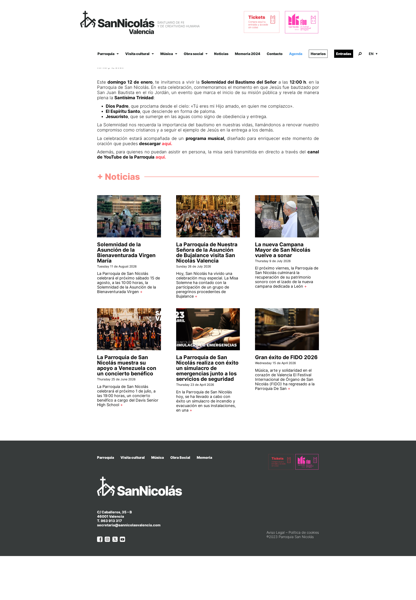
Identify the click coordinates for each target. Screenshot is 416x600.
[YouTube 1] (122, 539)
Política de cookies (304, 532)
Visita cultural (137, 54)
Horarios (318, 54)
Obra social (193, 54)
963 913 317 (111, 521)
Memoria (204, 457)
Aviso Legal (275, 532)
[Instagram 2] (107, 539)
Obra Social (180, 457)
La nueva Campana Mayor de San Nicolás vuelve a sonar (282, 249)
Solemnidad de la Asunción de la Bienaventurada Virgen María (126, 252)
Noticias (221, 54)
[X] (115, 539)
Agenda (295, 54)
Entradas (343, 54)
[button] (360, 54)
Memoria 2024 (247, 54)
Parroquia (106, 54)
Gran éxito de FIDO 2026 (286, 357)
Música (166, 54)
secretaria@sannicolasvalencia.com (129, 525)
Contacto (275, 54)
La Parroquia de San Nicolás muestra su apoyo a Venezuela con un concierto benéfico (126, 365)
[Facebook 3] (99, 539)
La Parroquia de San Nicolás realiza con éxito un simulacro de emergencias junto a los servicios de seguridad (207, 368)
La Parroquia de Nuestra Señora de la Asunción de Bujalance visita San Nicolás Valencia (206, 252)
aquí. (161, 157)
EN (371, 54)
